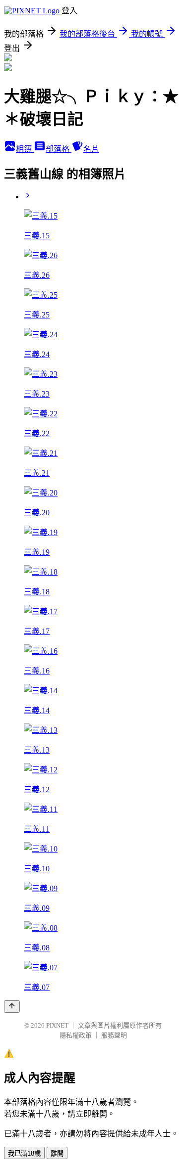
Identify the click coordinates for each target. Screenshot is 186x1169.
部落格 (58, 149)
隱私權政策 (76, 1035)
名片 (91, 149)
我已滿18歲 (24, 1153)
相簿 (25, 149)
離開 (57, 1153)
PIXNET (57, 1025)
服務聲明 (114, 1035)
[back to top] (12, 1006)
